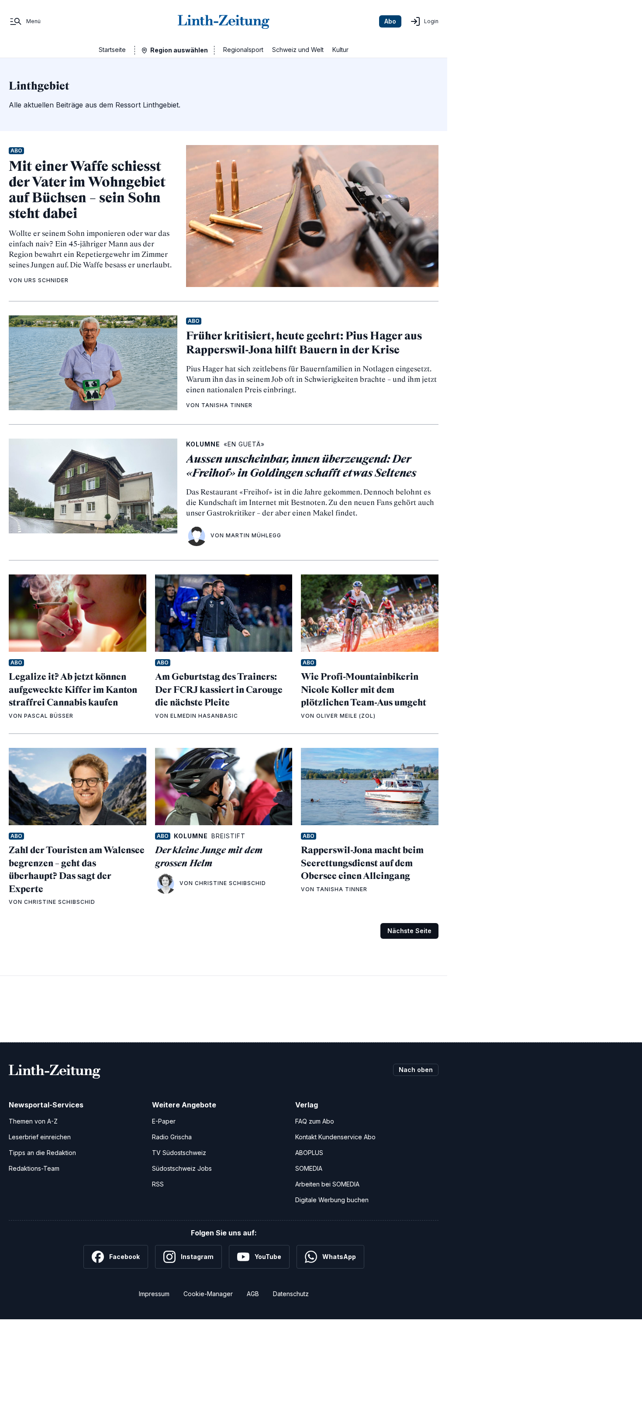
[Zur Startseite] (223, 21)
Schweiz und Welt (298, 49)
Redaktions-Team (34, 1168)
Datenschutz (291, 1293)
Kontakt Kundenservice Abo (335, 1137)
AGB (253, 1293)
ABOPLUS (309, 1152)
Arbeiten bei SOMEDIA (327, 1184)
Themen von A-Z (33, 1121)
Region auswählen (179, 50)
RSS (158, 1184)
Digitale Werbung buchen (332, 1200)
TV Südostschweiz (179, 1152)
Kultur (340, 49)
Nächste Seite (409, 930)
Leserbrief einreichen (40, 1137)
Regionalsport (243, 49)
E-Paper (164, 1121)
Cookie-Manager (208, 1293)
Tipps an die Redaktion (42, 1152)
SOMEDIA (308, 1168)
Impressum (154, 1293)
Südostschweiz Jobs (182, 1168)
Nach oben (416, 1069)
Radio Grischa (172, 1137)
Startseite (112, 49)
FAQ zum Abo (314, 1121)
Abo (390, 21)
